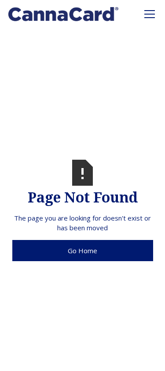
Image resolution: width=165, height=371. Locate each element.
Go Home (82, 250)
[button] (148, 14)
